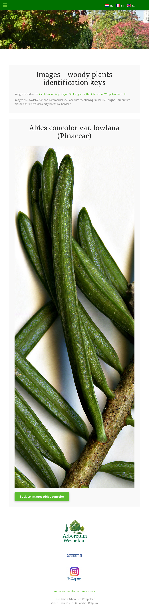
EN (133, 6)
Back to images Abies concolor (42, 497)
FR (122, 6)
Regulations (88, 591)
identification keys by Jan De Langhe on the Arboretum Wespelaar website (82, 94)
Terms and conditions (66, 591)
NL (111, 6)
